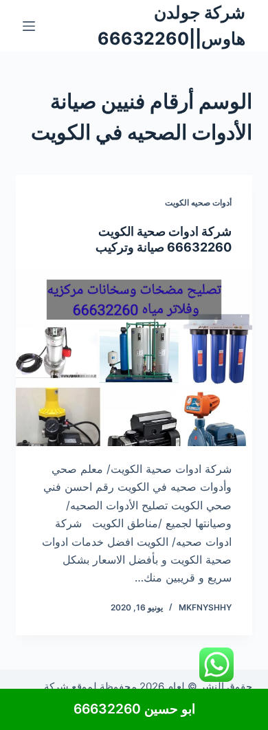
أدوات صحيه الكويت (198, 202)
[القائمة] (29, 26)
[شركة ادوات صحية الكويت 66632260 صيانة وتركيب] (134, 357)
